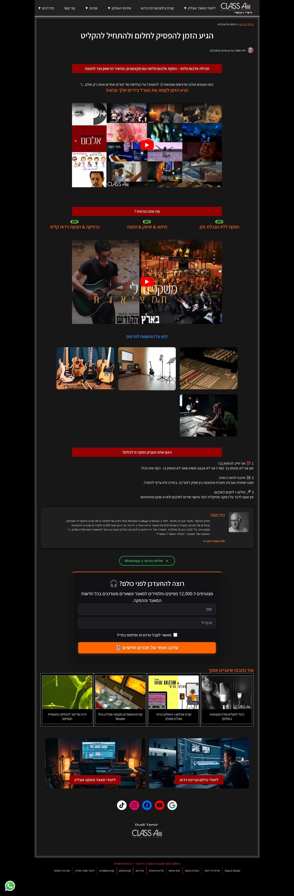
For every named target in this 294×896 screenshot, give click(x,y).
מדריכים (140, 870)
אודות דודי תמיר (212, 870)
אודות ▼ (91, 8)
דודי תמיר (240, 50)
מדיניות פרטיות (156, 870)
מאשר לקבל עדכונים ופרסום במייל (144, 634)
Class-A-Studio (232, 870)
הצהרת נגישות (192, 870)
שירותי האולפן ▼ (119, 8)
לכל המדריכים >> (214, 541)
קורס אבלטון (125, 870)
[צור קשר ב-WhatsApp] (10, 886)
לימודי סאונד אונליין (84, 870)
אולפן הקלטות (246, 24)
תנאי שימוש (174, 870)
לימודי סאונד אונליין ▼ (199, 8)
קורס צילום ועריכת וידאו (157, 8)
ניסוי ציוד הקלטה (62, 870)
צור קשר (69, 8)
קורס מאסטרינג (106, 870)
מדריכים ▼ (46, 8)
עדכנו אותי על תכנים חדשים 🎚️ (147, 647)
